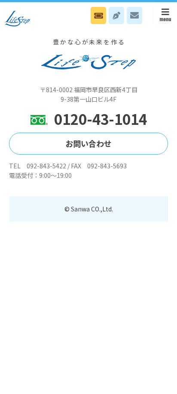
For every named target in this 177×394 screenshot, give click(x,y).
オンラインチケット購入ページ (98, 15)
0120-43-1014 (100, 119)
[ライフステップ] (17, 18)
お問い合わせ (134, 15)
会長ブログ (116, 15)
